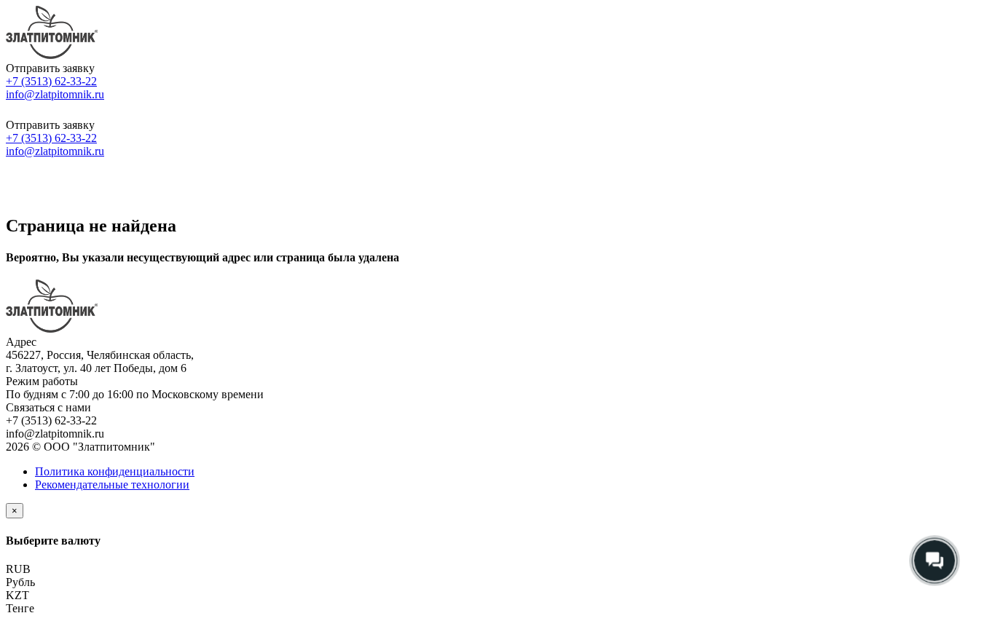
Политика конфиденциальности (114, 471)
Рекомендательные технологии (112, 484)
